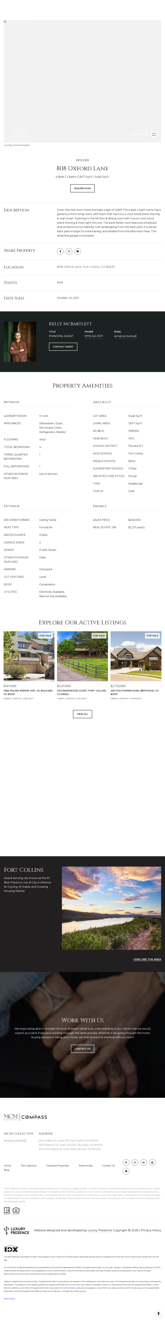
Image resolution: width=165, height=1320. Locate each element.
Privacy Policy (151, 1230)
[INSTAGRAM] (135, 1162)
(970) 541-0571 (94, 336)
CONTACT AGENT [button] (63, 346)
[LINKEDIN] (143, 1162)
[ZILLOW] (152, 1162)
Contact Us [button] (82, 1048)
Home (7, 1165)
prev (15, 134)
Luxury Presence (100, 1230)
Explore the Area (148, 959)
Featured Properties (57, 1165)
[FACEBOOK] (126, 1162)
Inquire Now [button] (82, 188)
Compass (73, 1188)
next (24, 134)
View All (82, 714)
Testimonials (85, 1165)
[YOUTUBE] (126, 1171)
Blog (6, 1170)
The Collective (29, 1165)
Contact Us (108, 1165)
